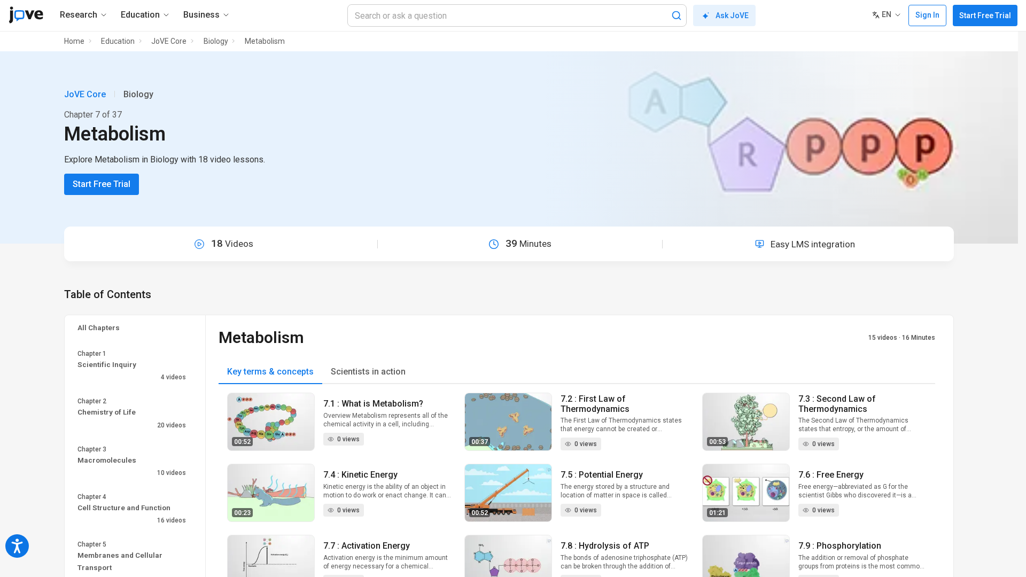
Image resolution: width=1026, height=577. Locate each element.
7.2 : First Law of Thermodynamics (595, 404)
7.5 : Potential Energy (602, 475)
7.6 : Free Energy (831, 475)
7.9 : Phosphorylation (839, 546)
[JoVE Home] (26, 15)
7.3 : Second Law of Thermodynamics (837, 404)
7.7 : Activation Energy (366, 546)
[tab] (270, 372)
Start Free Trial (985, 15)
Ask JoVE (732, 15)
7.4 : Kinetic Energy (360, 475)
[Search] (676, 15)
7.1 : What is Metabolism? (373, 404)
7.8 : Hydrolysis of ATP (605, 546)
